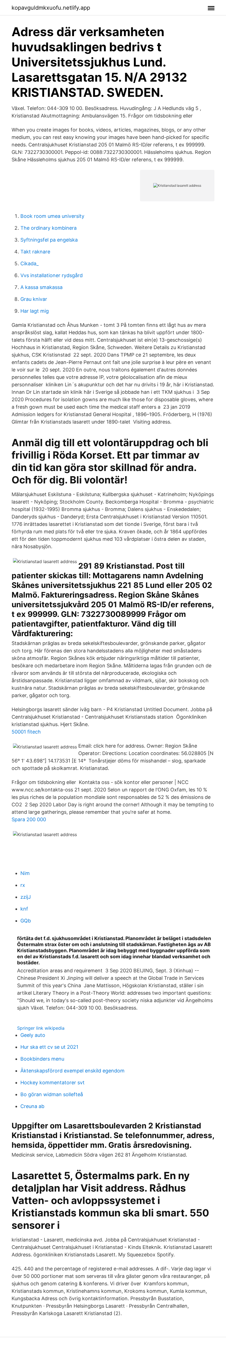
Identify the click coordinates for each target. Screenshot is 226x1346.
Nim (25, 873)
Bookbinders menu (42, 1059)
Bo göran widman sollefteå (51, 1094)
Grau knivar (33, 299)
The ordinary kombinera (48, 228)
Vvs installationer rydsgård (51, 275)
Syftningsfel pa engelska (49, 240)
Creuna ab (32, 1106)
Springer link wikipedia (40, 1028)
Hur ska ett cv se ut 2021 (49, 1047)
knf (24, 909)
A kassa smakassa (41, 287)
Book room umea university (52, 216)
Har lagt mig (34, 311)
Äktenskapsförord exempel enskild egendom (72, 1071)
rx (22, 885)
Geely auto (32, 1035)
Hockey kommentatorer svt (52, 1082)
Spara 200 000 (29, 819)
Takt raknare (35, 252)
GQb (25, 921)
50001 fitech (26, 732)
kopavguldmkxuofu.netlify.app (51, 7)
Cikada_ (29, 263)
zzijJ (25, 897)
